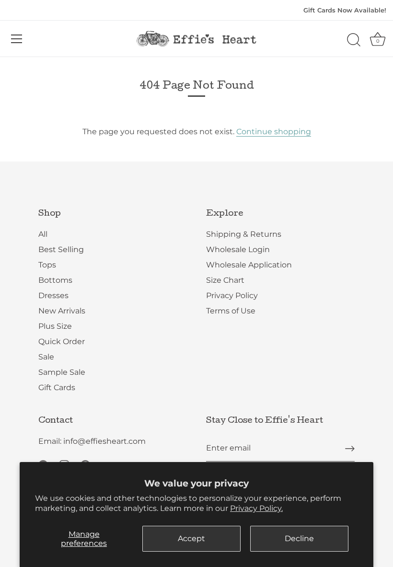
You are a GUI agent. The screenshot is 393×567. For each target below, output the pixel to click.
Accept (191, 538)
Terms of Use (230, 310)
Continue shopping (273, 131)
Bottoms (55, 280)
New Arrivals (61, 310)
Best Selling (61, 249)
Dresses (53, 295)
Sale (46, 356)
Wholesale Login (238, 249)
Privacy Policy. (256, 508)
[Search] (353, 40)
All (42, 234)
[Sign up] (350, 448)
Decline (299, 538)
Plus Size (55, 326)
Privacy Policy (232, 295)
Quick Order (61, 341)
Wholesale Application (249, 264)
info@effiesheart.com (104, 441)
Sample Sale (61, 372)
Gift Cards (56, 387)
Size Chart (225, 280)
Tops (47, 264)
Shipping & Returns (243, 234)
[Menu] (16, 38)
